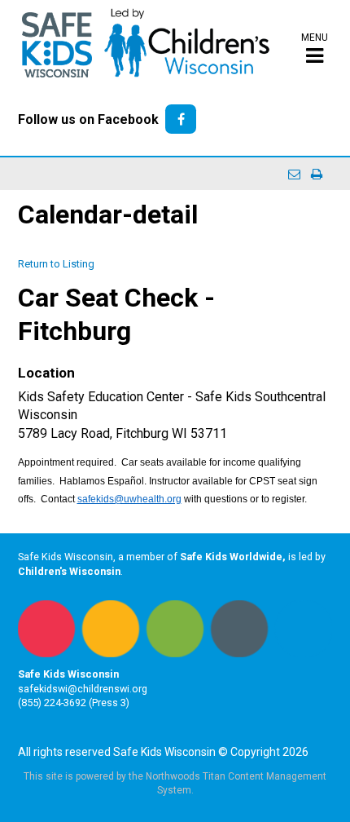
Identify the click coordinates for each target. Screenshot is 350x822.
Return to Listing (56, 264)
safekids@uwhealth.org (129, 499)
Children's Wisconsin (69, 571)
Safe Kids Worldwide (231, 556)
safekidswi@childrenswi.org (82, 689)
